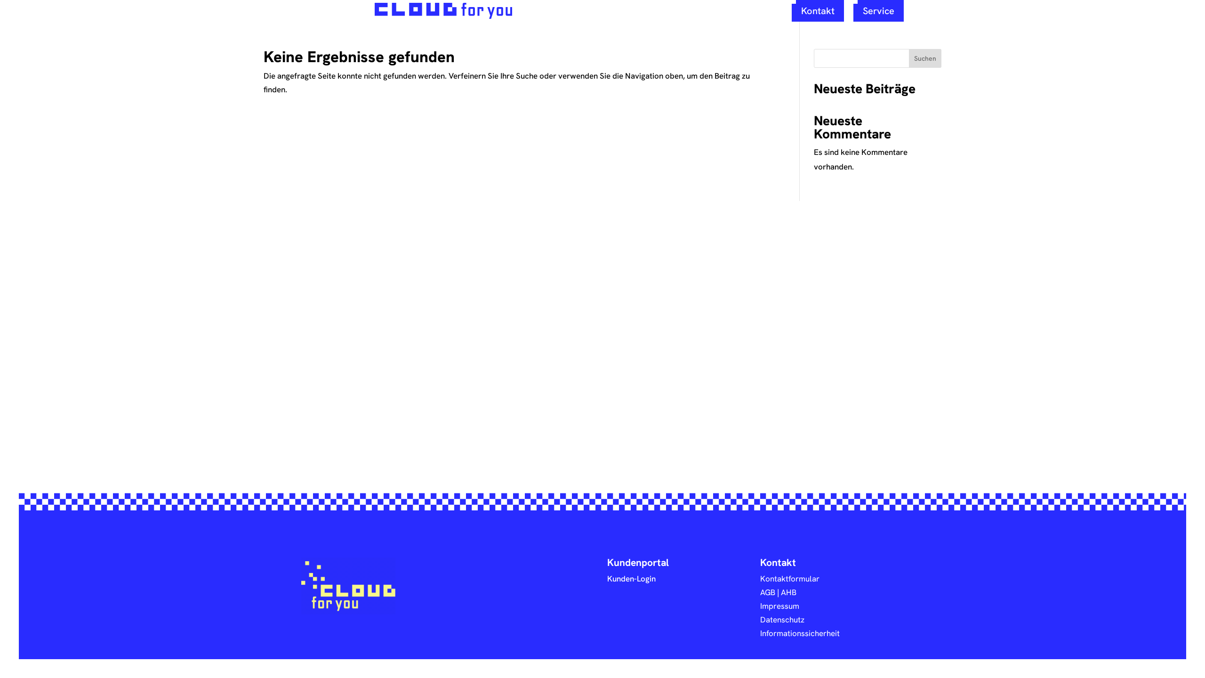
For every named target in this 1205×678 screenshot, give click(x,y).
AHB (788, 592)
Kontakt (818, 10)
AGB (767, 592)
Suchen (925, 58)
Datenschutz (782, 619)
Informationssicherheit (800, 633)
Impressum (779, 606)
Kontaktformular (789, 578)
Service (878, 10)
